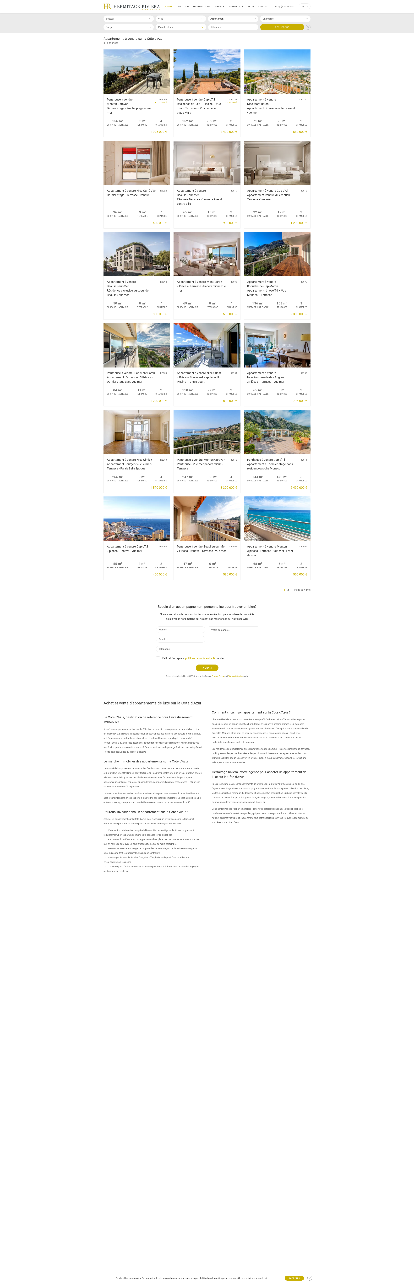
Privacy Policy (218, 676)
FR (303, 6)
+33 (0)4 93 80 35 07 (285, 6)
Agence (220, 6)
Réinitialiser (308, 27)
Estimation (236, 6)
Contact (264, 6)
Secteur (110, 18)
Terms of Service (235, 676)
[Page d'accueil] (132, 7)
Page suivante (302, 589)
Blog (251, 6)
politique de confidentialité (200, 658)
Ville (160, 18)
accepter (294, 1278)
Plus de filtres (165, 27)
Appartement (217, 18)
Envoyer (207, 668)
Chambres (268, 18)
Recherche (282, 27)
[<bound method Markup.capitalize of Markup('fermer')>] (309, 1278)
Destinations (202, 6)
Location (183, 6)
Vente (169, 6)
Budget (109, 27)
